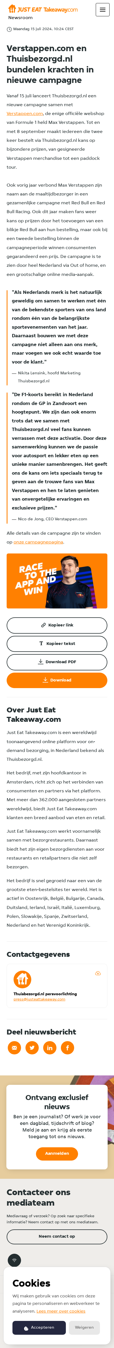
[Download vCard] (98, 973)
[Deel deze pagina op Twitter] (32, 1047)
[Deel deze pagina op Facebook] (67, 1047)
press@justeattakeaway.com (39, 999)
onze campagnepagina (38, 542)
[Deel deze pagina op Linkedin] (49, 1047)
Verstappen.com (25, 113)
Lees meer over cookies (61, 1311)
